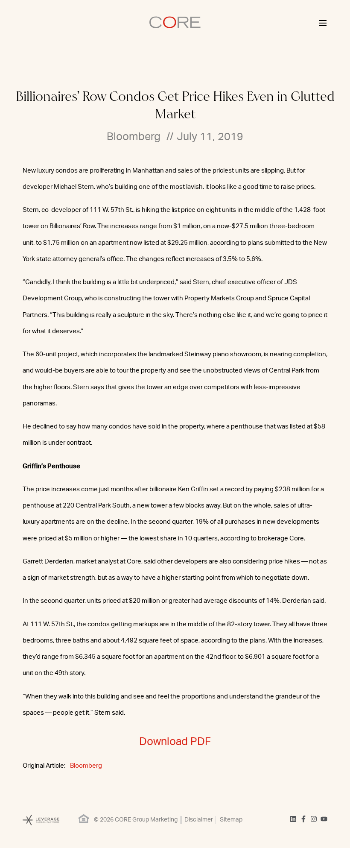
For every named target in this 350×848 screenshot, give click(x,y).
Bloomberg (86, 766)
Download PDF (175, 741)
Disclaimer (198, 820)
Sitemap (231, 820)
